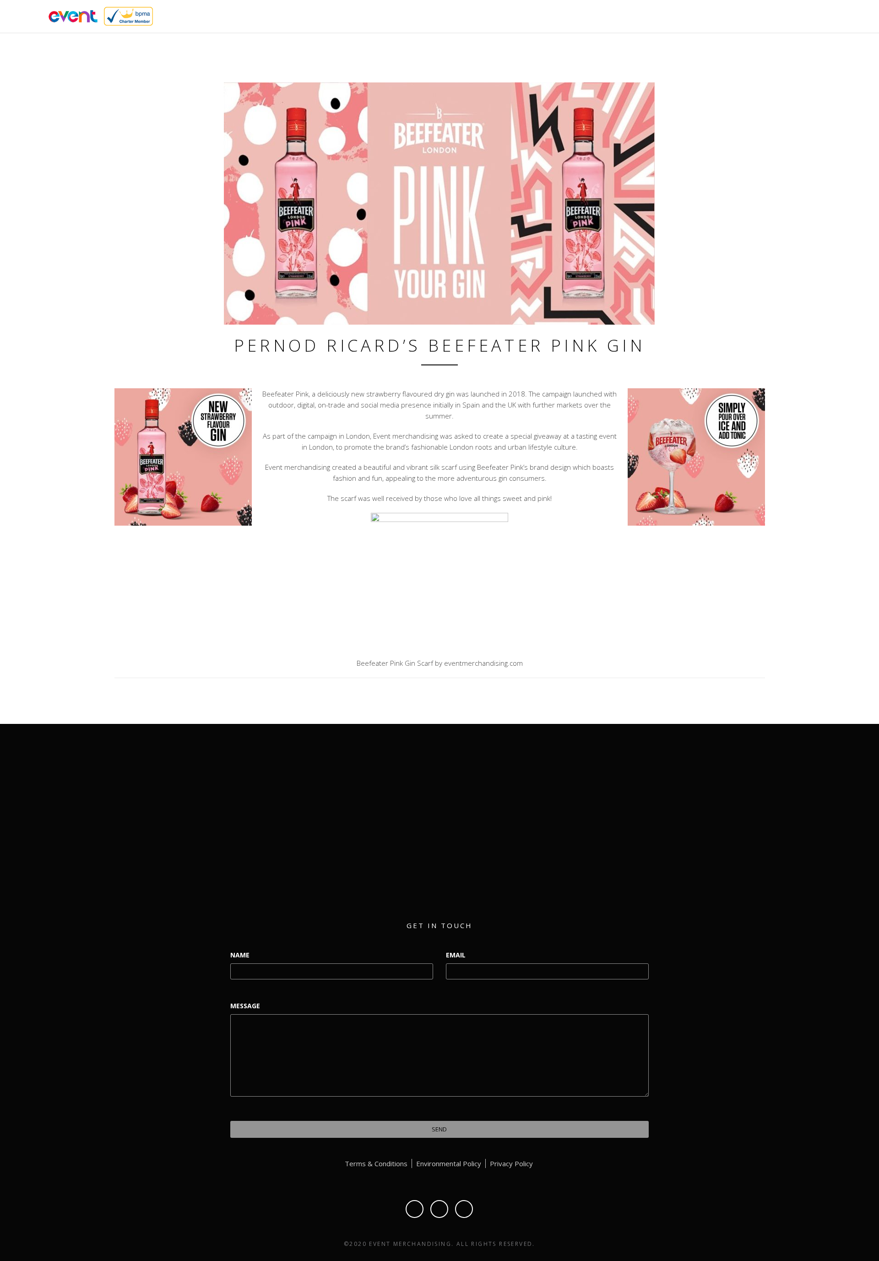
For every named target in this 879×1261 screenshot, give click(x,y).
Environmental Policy (448, 1163)
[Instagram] (464, 1209)
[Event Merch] (71, 15)
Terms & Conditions (376, 1163)
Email (456, 955)
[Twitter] (439, 1209)
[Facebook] (414, 1209)
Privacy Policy (511, 1163)
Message (245, 1005)
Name (240, 955)
